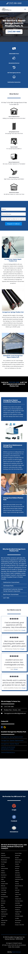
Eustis (2, 879)
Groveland (17, 875)
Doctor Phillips (18, 853)
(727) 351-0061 (15, 3)
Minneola (3, 901)
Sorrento (3, 903)
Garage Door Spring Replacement (12, 737)
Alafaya (17, 881)
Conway (17, 883)
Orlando (3, 853)
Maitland (3, 872)
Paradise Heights (19, 916)
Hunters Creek (4, 883)
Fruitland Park (4, 920)
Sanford (3, 866)
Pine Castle (3, 892)
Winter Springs (4, 868)
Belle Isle (3, 885)
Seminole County (13, 847)
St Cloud (17, 868)
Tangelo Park (18, 911)
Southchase (18, 907)
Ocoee (2, 864)
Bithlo (2, 905)
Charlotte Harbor (19, 901)
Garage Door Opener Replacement (12, 740)
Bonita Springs (4, 896)
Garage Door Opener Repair (10, 744)
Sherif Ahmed (16, 952)
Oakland (17, 870)
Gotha (16, 888)
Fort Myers (3, 894)
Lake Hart (17, 890)
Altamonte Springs (5, 857)
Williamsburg (4, 909)
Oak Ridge (3, 890)
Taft (2, 918)
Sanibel (17, 896)
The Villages (4, 862)
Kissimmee (17, 855)
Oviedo (3, 870)
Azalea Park (4, 888)
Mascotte (3, 922)
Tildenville (17, 914)
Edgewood (3, 911)
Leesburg (17, 866)
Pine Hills (3, 881)
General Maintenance (8, 752)
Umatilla (17, 918)
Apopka (17, 857)
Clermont (3, 855)
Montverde (17, 922)
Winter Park (17, 862)
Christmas (17, 909)
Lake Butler (17, 903)
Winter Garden (18, 859)
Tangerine (3, 916)
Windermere (4, 859)
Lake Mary (17, 872)
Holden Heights (18, 905)
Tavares (17, 864)
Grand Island (18, 920)
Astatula (3, 924)
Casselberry (18, 877)
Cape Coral (18, 894)
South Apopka (4, 914)
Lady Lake (3, 877)
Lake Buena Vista (19, 879)
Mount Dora (3, 875)
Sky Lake (3, 907)
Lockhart (17, 892)
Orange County (17, 845)
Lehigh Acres (18, 898)
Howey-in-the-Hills (19, 924)
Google (23, 630)
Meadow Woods (19, 885)
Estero (2, 898)
